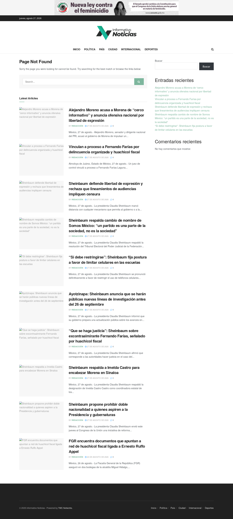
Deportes (151, 49)
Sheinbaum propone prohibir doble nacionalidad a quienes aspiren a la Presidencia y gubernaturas (98, 409)
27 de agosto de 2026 (97, 125)
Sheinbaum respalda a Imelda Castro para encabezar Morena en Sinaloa (104, 370)
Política (89, 49)
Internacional (131, 49)
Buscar (158, 60)
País (101, 49)
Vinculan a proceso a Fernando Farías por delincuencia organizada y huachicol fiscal (104, 149)
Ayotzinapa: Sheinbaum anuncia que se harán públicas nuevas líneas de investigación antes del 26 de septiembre (107, 299)
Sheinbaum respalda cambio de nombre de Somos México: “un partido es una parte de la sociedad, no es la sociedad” (107, 225)
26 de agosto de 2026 (97, 456)
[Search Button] (139, 81)
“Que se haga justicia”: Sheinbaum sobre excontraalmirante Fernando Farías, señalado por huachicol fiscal (107, 336)
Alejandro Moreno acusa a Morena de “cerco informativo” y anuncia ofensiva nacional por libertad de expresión (106, 115)
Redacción (77, 126)
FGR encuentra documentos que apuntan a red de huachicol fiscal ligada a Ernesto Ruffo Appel (107, 446)
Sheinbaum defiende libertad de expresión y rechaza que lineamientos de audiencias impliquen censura (106, 189)
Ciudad (112, 49)
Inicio (76, 49)
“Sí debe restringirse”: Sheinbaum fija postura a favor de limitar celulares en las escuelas (108, 259)
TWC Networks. (65, 507)
